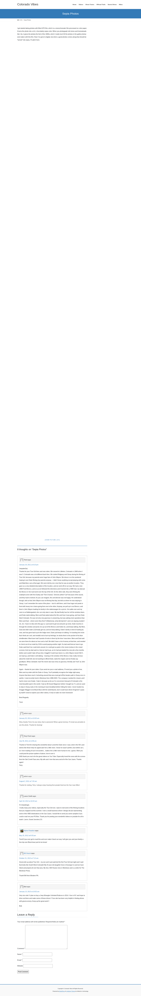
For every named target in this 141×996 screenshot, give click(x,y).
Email (19, 960)
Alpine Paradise (29, 830)
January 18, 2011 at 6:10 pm (28, 565)
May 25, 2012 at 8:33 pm (27, 835)
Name (19, 954)
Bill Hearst (27, 853)
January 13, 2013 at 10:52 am (29, 891)
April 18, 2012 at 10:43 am (28, 801)
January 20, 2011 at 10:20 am (29, 718)
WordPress (62, 991)
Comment (21, 948)
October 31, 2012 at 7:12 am (28, 858)
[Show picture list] (52, 540)
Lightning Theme (70, 991)
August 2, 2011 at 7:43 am (28, 781)
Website (20, 966)
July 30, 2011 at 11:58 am (27, 741)
